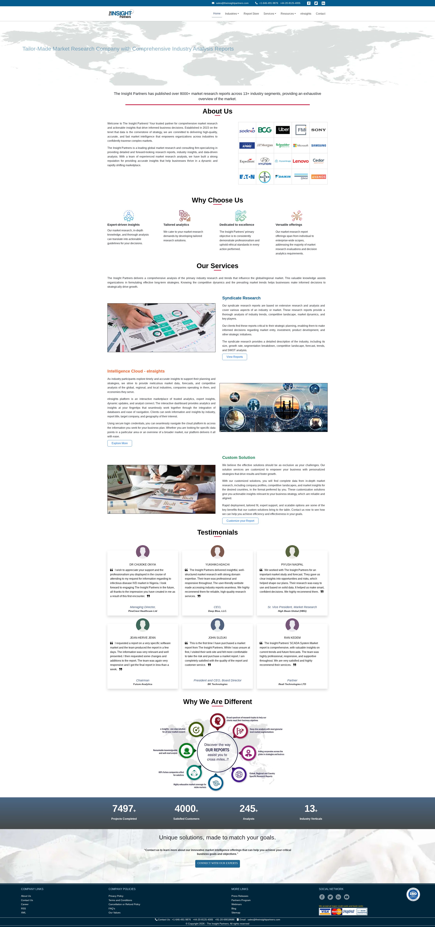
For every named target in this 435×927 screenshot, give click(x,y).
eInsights (305, 13)
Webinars (236, 904)
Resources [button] (287, 13)
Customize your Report (240, 520)
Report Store (251, 13)
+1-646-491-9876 (269, 3)
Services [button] (269, 13)
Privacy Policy (116, 896)
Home (217, 13)
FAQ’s (112, 908)
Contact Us (27, 900)
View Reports (235, 356)
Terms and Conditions (120, 900)
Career (25, 904)
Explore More (120, 443)
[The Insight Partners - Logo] (121, 14)
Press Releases (239, 896)
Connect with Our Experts (217, 863)
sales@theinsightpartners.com (232, 3)
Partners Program (241, 900)
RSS (23, 908)
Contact (320, 13)
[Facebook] (308, 3)
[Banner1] (129, 48)
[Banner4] (147, 48)
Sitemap (235, 912)
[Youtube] (347, 899)
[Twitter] (316, 3)
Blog (233, 908)
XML (23, 912)
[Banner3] (141, 48)
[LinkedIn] (323, 3)
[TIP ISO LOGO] (369, 894)
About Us (26, 896)
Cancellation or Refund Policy (124, 904)
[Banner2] (135, 48)
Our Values (114, 912)
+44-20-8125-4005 (290, 3)
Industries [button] (231, 13)
